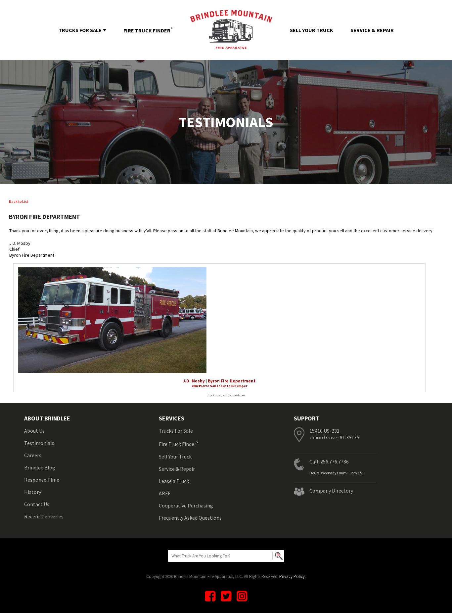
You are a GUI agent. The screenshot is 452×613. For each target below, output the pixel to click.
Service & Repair (177, 468)
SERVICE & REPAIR (372, 30)
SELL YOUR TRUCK (311, 30)
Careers (32, 455)
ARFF (164, 493)
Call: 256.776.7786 (329, 461)
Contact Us (36, 504)
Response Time (41, 479)
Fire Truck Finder (178, 443)
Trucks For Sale (176, 430)
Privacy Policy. (292, 576)
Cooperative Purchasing (186, 505)
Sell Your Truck (175, 456)
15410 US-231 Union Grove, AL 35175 (334, 434)
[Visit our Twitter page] (226, 596)
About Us (34, 430)
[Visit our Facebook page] (210, 596)
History (32, 492)
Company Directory (331, 490)
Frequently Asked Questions (190, 517)
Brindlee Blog (39, 467)
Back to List (18, 201)
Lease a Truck (174, 481)
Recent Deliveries (44, 516)
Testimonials (39, 443)
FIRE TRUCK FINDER (148, 30)
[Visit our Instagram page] (241, 596)
